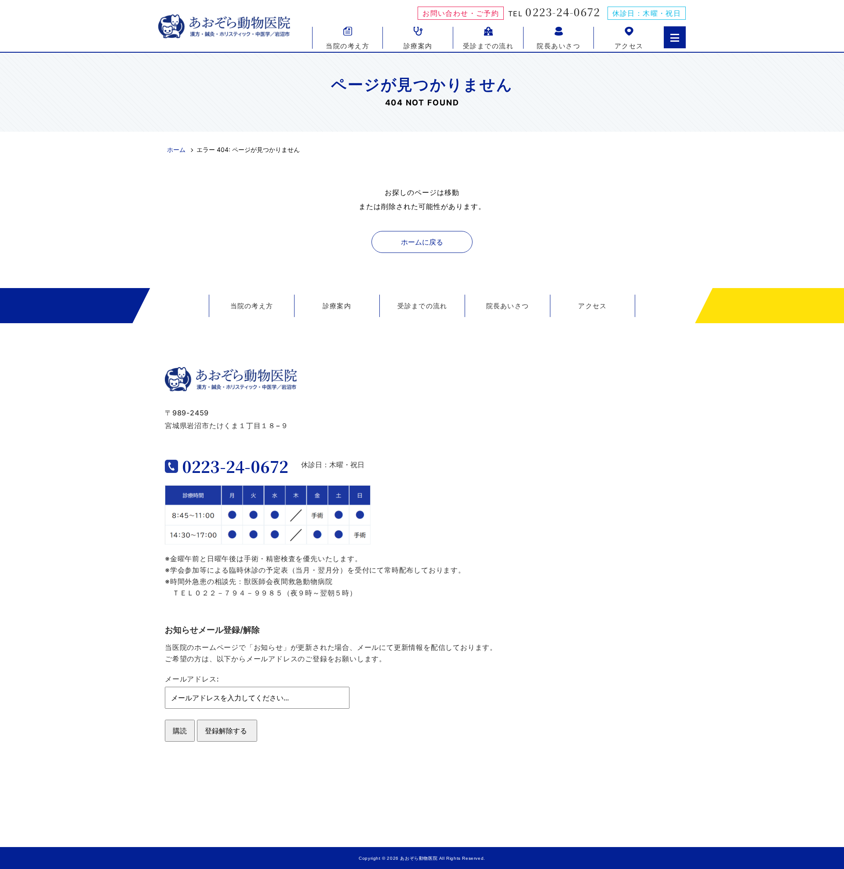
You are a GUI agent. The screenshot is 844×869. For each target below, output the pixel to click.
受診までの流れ (488, 45)
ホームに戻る (422, 242)
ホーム (176, 149)
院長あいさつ (558, 45)
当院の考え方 (347, 45)
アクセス (629, 45)
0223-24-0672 (562, 12)
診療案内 (418, 45)
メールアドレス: (192, 678)
